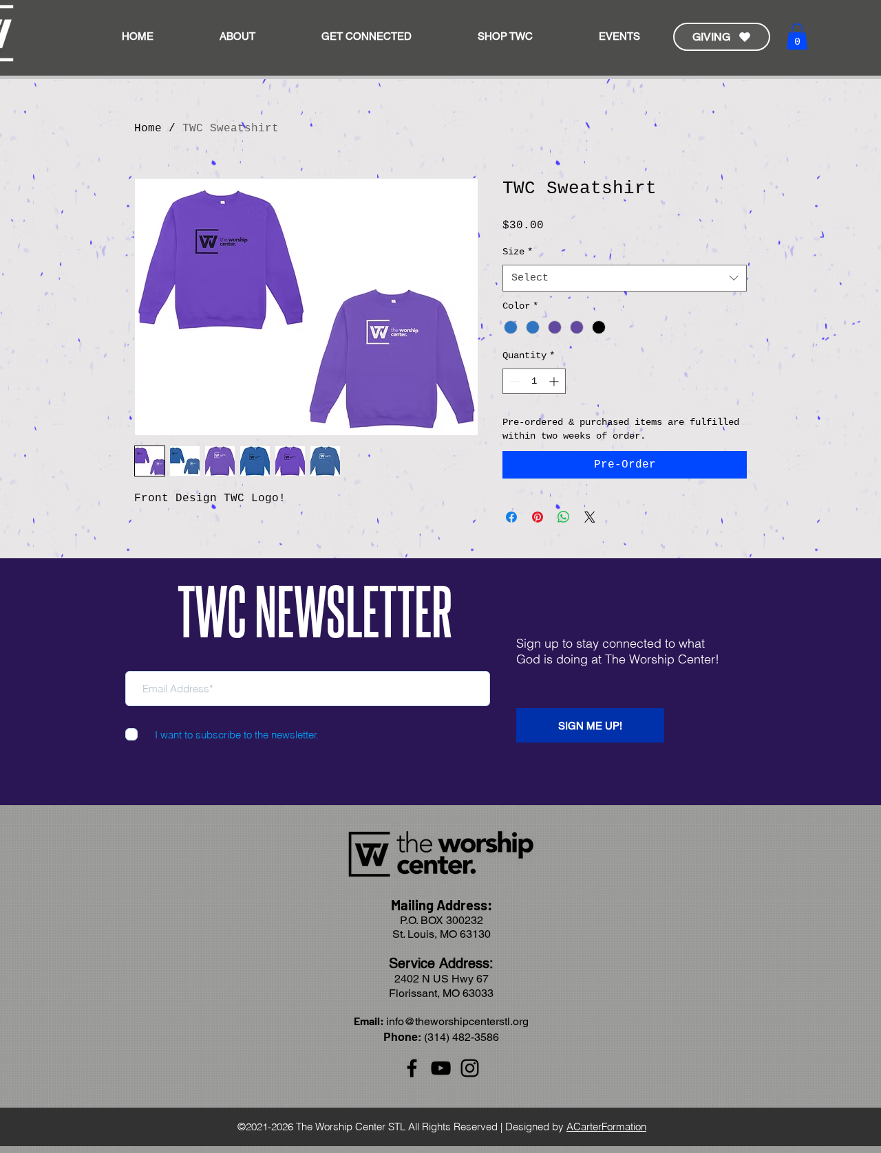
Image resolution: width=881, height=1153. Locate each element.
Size (517, 251)
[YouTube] (441, 1068)
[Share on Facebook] (511, 517)
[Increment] (555, 381)
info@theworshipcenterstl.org (457, 1021)
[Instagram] (470, 1068)
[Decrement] (513, 381)
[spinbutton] (534, 381)
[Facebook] (412, 1068)
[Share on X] (590, 517)
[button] (366, 36)
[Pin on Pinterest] (537, 517)
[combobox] (624, 278)
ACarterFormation (606, 1126)
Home (148, 128)
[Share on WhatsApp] (563, 517)
